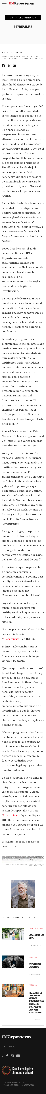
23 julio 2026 (34, 974)
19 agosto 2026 (35, 945)
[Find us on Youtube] (18, 1056)
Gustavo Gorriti (16, 52)
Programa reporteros (33, 957)
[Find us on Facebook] (7, 1056)
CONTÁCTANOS (8, 1047)
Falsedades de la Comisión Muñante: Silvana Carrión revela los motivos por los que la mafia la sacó (36, 1002)
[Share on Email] (15, 66)
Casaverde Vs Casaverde (35, 965)
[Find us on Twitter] (3, 1056)
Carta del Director (36, 928)
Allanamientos (12, 639)
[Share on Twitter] (9, 66)
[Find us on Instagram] (12, 1056)
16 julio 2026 (34, 1020)
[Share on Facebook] (4, 66)
